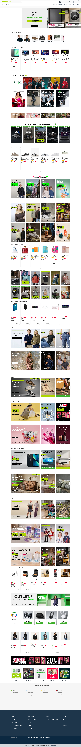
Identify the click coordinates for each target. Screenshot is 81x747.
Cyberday (29, 722)
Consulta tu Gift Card (14, 728)
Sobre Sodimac (64, 716)
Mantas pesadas (30, 692)
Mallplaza (63, 726)
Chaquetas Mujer (15, 692)
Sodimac (63, 719)
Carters (29, 732)
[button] (41, 1)
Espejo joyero (60, 692)
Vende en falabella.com (31, 714)
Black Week (29, 725)
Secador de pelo (60, 694)
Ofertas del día (33, 6)
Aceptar (53, 745)
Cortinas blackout (45, 695)
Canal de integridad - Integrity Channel (16, 723)
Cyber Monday (30, 720)
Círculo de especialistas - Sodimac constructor (51, 719)
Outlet (40, 6)
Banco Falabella (64, 723)
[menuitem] (68, 4)
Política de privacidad (46, 737)
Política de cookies (39, 737)
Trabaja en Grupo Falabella (32, 719)
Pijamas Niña (15, 695)
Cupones (26, 6)
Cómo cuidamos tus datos (15, 726)
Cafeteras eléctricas (61, 695)
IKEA (62, 722)
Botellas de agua (60, 693)
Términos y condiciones (31, 737)
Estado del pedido (13, 720)
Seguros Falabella (64, 725)
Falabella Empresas (52, 6)
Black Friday (30, 723)
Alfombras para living (46, 694)
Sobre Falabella (64, 714)
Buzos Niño (14, 694)
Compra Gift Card (13, 729)
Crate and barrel (30, 728)
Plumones (29, 694)
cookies (48, 745)
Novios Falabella (47, 716)
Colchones (44, 693)
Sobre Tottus (63, 717)
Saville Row (14, 693)
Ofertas (45, 6)
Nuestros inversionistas (31, 716)
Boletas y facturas (13, 719)
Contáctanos (13, 714)
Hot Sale (29, 726)
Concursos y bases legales (15, 722)
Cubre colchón (30, 693)
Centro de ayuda (13, 716)
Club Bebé (46, 717)
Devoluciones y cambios (14, 717)
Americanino (30, 729)
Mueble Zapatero (45, 692)
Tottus (62, 720)
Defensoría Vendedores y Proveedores (16, 725)
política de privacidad (43, 745)
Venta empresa (30, 717)
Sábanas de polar (30, 695)
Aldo (28, 731)
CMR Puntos (47, 714)
